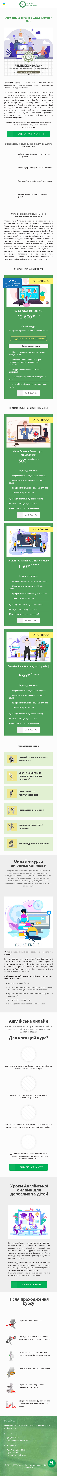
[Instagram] (33, 1472)
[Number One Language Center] (28, 4)
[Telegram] (38, 1472)
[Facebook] (18, 1472)
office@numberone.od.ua (17, 1440)
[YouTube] (28, 1472)
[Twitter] (23, 1472)
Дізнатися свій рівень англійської (30, 338)
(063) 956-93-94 (13, 1437)
